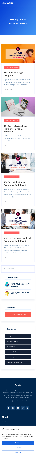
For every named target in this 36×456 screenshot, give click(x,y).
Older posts (10, 269)
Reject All (18, 452)
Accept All (18, 442)
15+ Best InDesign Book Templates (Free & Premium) (15, 129)
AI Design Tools (11, 336)
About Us (4, 422)
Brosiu (9, 23)
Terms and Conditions (8, 424)
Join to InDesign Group (18, 314)
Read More (8, 89)
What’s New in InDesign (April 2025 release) (20, 293)
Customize (18, 447)
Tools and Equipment (13, 357)
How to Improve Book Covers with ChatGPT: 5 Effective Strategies (20, 284)
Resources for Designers (14, 352)
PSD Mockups (11, 346)
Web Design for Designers (14, 362)
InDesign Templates (12, 67)
